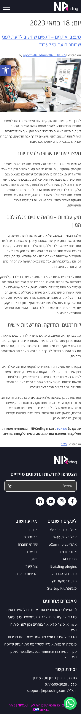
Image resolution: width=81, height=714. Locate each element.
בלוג (64, 444)
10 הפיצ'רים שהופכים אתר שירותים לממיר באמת (41, 609)
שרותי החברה (28, 544)
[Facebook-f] (72, 501)
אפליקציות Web (65, 536)
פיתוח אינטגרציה (64, 573)
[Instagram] (61, 501)
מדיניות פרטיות (26, 573)
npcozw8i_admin (35, 55)
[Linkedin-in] (40, 501)
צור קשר (31, 566)
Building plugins (63, 566)
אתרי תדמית (67, 551)
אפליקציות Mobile (63, 529)
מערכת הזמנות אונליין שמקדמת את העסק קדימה (40, 644)
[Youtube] (50, 501)
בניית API (70, 558)
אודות (33, 529)
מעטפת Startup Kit (62, 588)
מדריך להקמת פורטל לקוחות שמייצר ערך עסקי (42, 616)
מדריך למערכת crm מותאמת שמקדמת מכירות (42, 636)
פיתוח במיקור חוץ (64, 580)
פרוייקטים (31, 536)
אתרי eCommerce (63, 544)
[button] (5, 70)
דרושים (32, 551)
